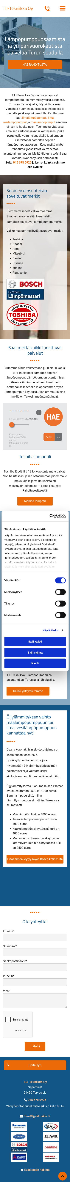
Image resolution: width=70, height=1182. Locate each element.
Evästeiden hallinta (37, 1170)
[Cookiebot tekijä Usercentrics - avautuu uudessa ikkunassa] (50, 516)
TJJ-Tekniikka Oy (18, 8)
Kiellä (35, 663)
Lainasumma (16, 418)
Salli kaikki (35, 641)
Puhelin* (8, 976)
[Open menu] (62, 8)
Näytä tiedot (50, 630)
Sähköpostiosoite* (15, 961)
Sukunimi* (10, 946)
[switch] (60, 592)
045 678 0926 (37, 1100)
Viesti (6, 991)
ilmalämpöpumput (34, 118)
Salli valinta (35, 652)
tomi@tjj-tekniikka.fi (37, 1116)
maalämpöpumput (43, 122)
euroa (34, 418)
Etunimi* (8, 931)
